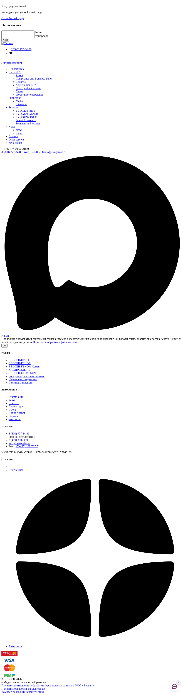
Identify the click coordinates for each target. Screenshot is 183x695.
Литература (16, 406)
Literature (21, 104)
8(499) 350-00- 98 (33, 152)
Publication (15, 97)
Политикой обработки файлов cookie (55, 342)
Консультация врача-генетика (26, 376)
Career (19, 91)
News (12, 126)
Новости (14, 403)
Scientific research (26, 120)
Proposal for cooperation (29, 94)
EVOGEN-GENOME (28, 113)
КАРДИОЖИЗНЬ (19, 369)
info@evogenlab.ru (55, 152)
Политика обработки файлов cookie (23, 688)
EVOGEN (15, 72)
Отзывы (13, 416)
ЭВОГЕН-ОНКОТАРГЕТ (24, 372)
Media (19, 101)
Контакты (15, 419)
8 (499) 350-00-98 (19, 439)
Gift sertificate (16, 68)
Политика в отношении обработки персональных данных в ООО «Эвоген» (47, 685)
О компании (16, 396)
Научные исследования (23, 379)
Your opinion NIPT (27, 84)
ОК (4, 345)
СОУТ (12, 409)
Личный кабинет (11, 62)
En (7, 335)
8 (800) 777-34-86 (11, 152)
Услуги (13, 400)
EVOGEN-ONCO (26, 117)
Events (19, 133)
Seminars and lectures (28, 123)
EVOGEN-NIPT (25, 110)
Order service (16, 139)
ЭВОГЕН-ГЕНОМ (20, 363)
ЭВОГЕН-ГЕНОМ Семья (24, 366)
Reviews (21, 81)
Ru (3, 335)
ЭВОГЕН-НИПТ (19, 360)
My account (15, 142)
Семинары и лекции (21, 382)
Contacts (13, 136)
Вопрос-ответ (17, 412)
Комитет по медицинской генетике (22, 691)
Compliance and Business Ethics (34, 78)
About (19, 75)
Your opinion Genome (28, 88)
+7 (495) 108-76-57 (27, 446)
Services (13, 107)
